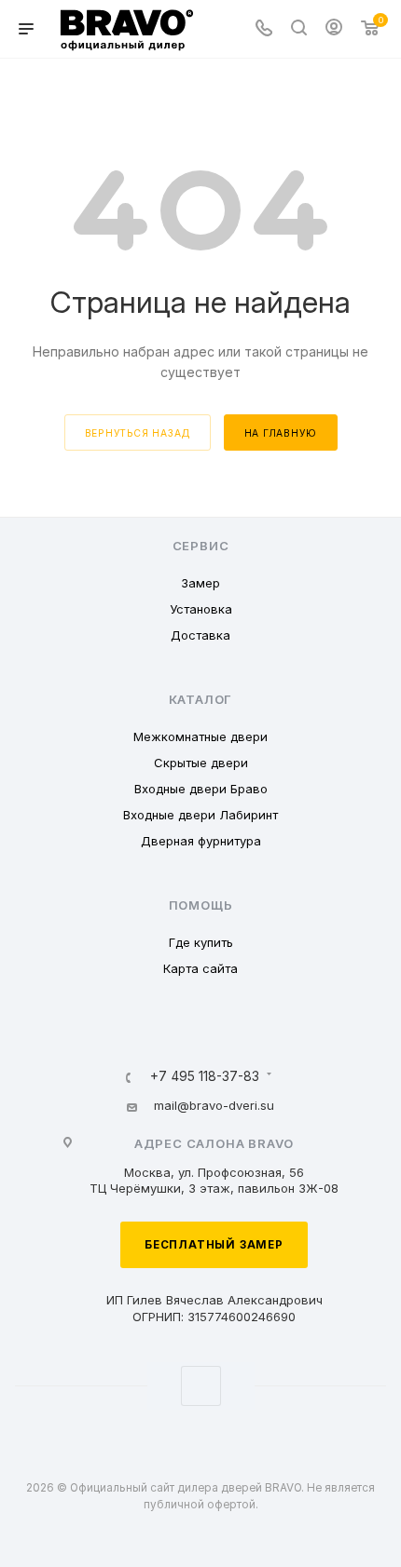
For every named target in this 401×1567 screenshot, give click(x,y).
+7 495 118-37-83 (204, 1077)
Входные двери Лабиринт (200, 814)
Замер (200, 582)
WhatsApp (201, 1386)
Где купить (201, 942)
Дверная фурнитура (201, 840)
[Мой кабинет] (333, 29)
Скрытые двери (201, 762)
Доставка (200, 635)
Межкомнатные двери (200, 736)
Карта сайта (200, 968)
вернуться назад (137, 433)
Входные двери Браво (201, 788)
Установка (201, 608)
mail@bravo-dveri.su (214, 1105)
